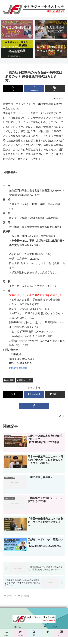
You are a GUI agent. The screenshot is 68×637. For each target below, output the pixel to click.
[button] (55, 88)
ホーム (17, 626)
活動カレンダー (25, 380)
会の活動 (10, 380)
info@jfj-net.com (18, 368)
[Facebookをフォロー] (34, 406)
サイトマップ (50, 626)
